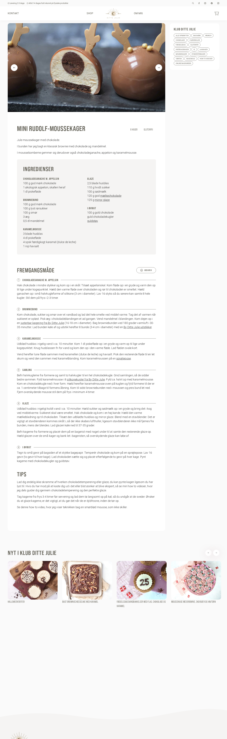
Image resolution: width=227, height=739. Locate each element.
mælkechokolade (110, 196)
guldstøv (92, 221)
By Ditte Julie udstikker (138, 327)
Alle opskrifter (182, 36)
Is (194, 49)
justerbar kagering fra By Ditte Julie (42, 323)
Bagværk (197, 36)
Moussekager (181, 54)
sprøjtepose (123, 358)
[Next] (158, 67)
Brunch (208, 36)
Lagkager (204, 49)
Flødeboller (195, 40)
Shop (90, 13)
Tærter (179, 59)
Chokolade (180, 40)
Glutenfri (194, 45)
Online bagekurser (183, 63)
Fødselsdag (181, 45)
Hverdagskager (182, 49)
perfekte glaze (97, 490)
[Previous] (14, 67)
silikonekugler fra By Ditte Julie (86, 379)
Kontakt (13, 13)
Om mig (138, 13)
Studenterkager (198, 54)
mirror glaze (102, 200)
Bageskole (190, 59)
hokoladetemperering (66, 490)
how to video (37, 507)
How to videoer (206, 59)
